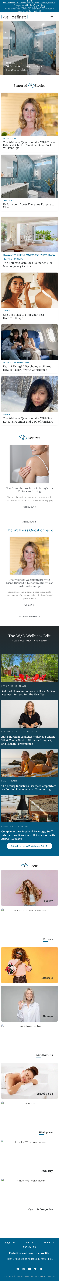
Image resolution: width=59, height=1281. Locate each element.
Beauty (6, 310)
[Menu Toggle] (51, 16)
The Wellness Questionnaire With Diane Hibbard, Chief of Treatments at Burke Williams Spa (29, 4)
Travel (51, 255)
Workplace (46, 1132)
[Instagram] (23, 1268)
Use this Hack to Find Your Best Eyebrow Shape (23, 316)
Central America (25, 255)
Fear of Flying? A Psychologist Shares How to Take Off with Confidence (27, 368)
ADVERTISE (49, 1242)
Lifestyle (47, 978)
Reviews (34, 438)
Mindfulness (23, 362)
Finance (48, 1016)
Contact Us (29, 1247)
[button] (29, 48)
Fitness (48, 939)
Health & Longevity (13, 259)
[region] (29, 48)
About (8, 1243)
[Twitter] (35, 1268)
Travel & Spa (9, 255)
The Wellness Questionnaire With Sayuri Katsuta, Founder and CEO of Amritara (29, 420)
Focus (34, 866)
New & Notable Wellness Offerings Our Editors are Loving (29, 489)
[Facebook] (17, 1268)
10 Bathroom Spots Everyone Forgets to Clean (28, 206)
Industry (47, 1171)
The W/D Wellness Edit (29, 635)
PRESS (29, 1242)
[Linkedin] (41, 1268)
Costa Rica (41, 255)
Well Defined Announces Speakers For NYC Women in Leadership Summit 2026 (29, 10)
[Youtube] (29, 1268)
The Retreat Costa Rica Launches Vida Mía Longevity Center (28, 264)
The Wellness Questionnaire (29, 530)
